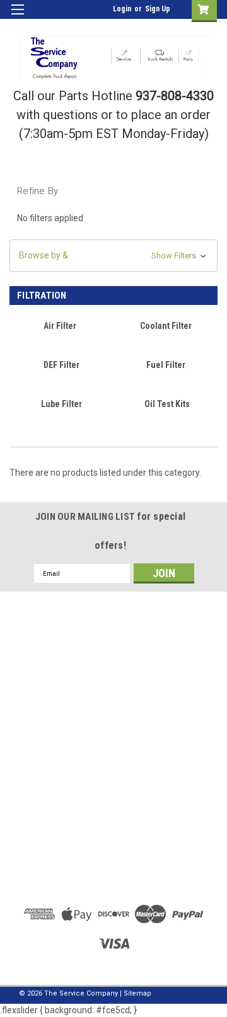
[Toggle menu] (17, 17)
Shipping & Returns (113, 742)
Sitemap (137, 993)
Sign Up (157, 8)
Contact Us (113, 833)
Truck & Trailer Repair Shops (113, 819)
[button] (113, 255)
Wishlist (114, 714)
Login (122, 8)
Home (113, 804)
